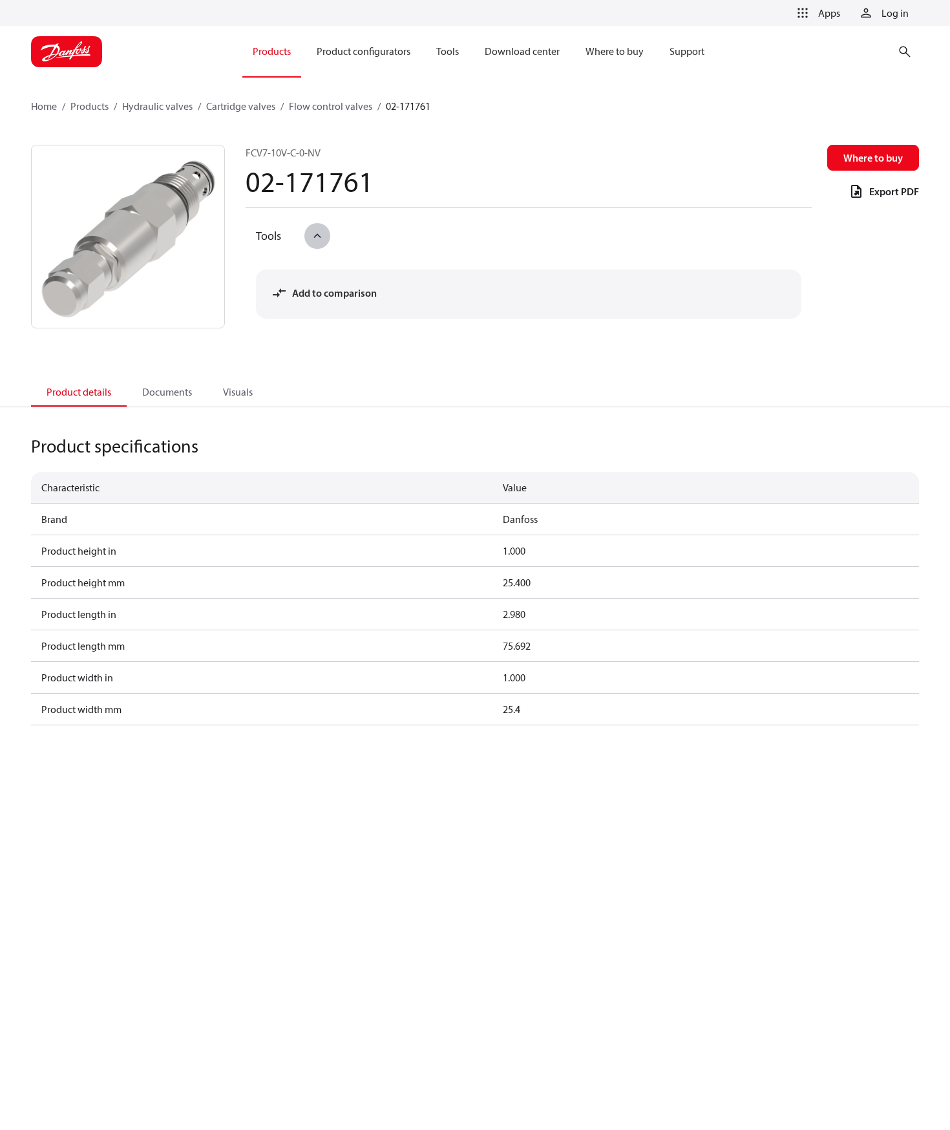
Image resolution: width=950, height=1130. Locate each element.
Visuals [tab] (238, 391)
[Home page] (66, 51)
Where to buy (873, 157)
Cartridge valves (240, 106)
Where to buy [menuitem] (615, 51)
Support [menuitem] (687, 51)
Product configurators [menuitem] (363, 51)
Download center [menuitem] (522, 51)
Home (44, 106)
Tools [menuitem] (447, 51)
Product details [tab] (79, 391)
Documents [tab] (167, 391)
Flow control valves (330, 106)
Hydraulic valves (157, 106)
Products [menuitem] (272, 51)
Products (89, 106)
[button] (816, 13)
